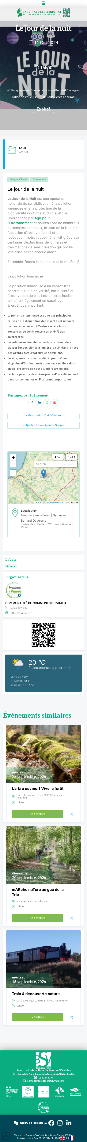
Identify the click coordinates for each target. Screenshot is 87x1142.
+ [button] (13, 457)
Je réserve (37, 814)
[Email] (54, 402)
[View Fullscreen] (13, 473)
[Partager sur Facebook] (31, 402)
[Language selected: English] (69, 1138)
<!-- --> (43, 478)
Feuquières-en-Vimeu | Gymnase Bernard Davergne (45, 90)
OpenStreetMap (55, 502)
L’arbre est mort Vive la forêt (38, 788)
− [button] (13, 463)
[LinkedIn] (39, 402)
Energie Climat (18, 179)
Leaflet (38, 502)
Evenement (39, 179)
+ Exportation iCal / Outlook (43, 415)
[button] (43, 3)
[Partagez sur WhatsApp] (47, 402)
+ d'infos (37, 1017)
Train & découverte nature (36, 994)
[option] (73, 1138)
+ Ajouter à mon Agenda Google (43, 425)
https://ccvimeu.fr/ (21, 612)
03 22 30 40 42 (19, 607)
